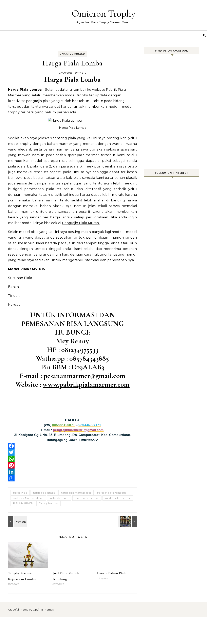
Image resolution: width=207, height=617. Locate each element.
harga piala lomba (44, 492)
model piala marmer (117, 497)
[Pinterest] (72, 465)
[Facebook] (72, 446)
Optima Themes (43, 609)
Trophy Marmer (48, 503)
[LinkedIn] (72, 472)
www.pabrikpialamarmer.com (86, 384)
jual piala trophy (59, 497)
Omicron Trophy (103, 13)
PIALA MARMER (23, 503)
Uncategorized (72, 53)
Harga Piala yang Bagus (111, 492)
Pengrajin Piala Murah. (81, 223)
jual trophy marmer (87, 497)
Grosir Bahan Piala (112, 573)
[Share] (72, 478)
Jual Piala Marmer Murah (28, 497)
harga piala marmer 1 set (76, 492)
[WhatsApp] (72, 459)
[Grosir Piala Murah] (17, 521)
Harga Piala (20, 492)
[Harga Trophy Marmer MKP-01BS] (128, 521)
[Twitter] (72, 452)
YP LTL (82, 72)
